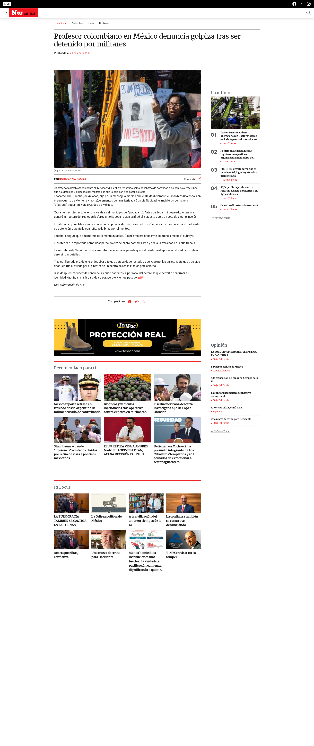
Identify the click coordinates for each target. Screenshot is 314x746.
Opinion (217, 411)
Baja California (221, 359)
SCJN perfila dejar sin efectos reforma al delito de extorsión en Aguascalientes (239, 191)
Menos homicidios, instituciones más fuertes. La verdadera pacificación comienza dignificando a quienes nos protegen (146, 561)
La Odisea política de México (106, 519)
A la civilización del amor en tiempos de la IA (145, 521)
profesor (104, 23)
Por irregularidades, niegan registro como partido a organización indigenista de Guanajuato (236, 154)
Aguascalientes (221, 370)
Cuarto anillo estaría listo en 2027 (239, 205)
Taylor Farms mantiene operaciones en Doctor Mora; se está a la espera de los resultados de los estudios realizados (238, 136)
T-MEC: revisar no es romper (181, 555)
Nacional (61, 23)
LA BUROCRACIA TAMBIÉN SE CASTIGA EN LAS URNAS (70, 521)
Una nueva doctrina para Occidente (105, 555)
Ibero (91, 23)
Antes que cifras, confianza (66, 555)
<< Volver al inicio (220, 217)
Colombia (77, 23)
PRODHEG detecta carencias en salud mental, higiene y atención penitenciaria (238, 172)
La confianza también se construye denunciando (182, 521)
